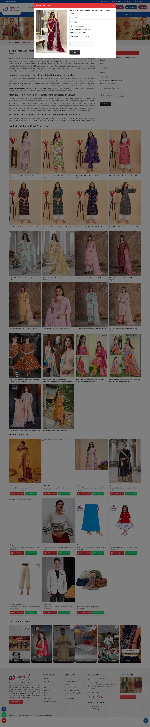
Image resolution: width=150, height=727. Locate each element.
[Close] (113, 5)
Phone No (73, 22)
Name (71, 14)
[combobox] (72, 26)
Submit (74, 52)
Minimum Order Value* (77, 33)
